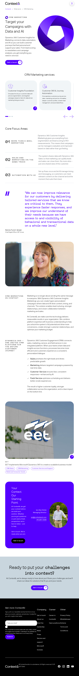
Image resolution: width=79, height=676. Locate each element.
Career (52, 610)
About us (40, 619)
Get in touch (12, 62)
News (39, 631)
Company (41, 610)
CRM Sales (10, 468)
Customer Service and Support (42, 468)
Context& (8, 9)
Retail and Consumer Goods (15, 472)
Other (63, 610)
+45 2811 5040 (41, 520)
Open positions (54, 623)
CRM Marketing (23, 468)
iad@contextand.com (38, 517)
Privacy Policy (65, 615)
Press (39, 634)
